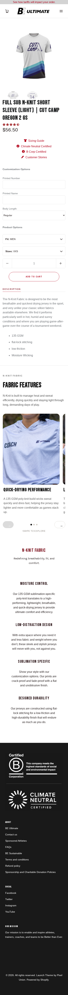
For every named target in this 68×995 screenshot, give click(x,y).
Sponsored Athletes (16, 840)
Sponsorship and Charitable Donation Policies (30, 872)
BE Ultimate (11, 828)
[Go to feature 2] (34, 524)
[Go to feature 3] (36, 524)
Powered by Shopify (37, 979)
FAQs (8, 847)
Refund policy (12, 865)
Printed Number (11, 178)
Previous (10, 56)
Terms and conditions (17, 859)
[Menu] (61, 11)
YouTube (10, 911)
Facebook (10, 893)
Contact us (11, 834)
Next (58, 56)
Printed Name (10, 193)
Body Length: (10, 208)
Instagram (10, 905)
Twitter (9, 899)
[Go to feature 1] (31, 524)
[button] (11, 124)
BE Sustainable (13, 853)
